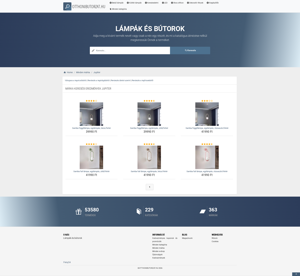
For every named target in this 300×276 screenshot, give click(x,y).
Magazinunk (187, 238)
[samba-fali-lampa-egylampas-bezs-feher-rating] (149, 144)
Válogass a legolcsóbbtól (75, 80)
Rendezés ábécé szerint (120, 80)
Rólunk (215, 238)
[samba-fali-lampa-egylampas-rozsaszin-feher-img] (207, 157)
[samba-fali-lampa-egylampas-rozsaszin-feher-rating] (207, 144)
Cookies (215, 241)
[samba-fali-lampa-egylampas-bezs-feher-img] (149, 157)
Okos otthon (178, 3)
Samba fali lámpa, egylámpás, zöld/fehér (91, 171)
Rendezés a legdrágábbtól (99, 80)
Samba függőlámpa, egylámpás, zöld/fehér (149, 128)
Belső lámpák (117, 3)
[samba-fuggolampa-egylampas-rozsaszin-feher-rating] (207, 101)
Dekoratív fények (196, 3)
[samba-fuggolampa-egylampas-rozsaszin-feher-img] (207, 114)
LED (166, 3)
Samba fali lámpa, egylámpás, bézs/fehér (149, 171)
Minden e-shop (158, 251)
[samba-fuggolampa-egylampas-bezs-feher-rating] (91, 101)
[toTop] (296, 274)
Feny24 (67, 262)
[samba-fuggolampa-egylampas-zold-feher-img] (149, 114)
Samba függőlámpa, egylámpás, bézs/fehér (91, 128)
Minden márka (158, 248)
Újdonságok (157, 254)
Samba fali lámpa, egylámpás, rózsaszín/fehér (207, 171)
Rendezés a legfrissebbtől (142, 80)
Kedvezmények (158, 258)
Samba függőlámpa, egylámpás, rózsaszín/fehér (207, 128)
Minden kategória (119, 9)
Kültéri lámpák (135, 3)
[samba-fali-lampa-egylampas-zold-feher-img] (91, 157)
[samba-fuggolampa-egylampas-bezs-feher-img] (91, 114)
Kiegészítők (214, 3)
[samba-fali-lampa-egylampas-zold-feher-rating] (91, 144)
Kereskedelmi (152, 3)
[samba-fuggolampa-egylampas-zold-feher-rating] (149, 101)
